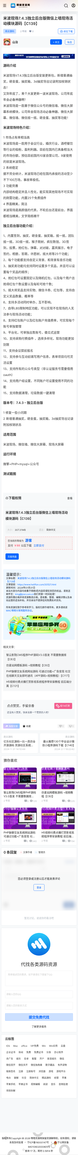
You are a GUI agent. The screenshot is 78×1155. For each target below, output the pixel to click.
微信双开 (10, 1065)
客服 (34, 1058)
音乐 (53, 1084)
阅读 (45, 1084)
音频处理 (63, 1084)
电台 (8, 1077)
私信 (69, 42)
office (24, 1045)
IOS (8, 1045)
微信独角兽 (36, 1065)
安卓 (26, 1058)
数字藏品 (50, 1065)
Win (44, 1045)
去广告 (9, 1058)
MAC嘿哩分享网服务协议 (19, 610)
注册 (21, 1071)
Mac (15, 1045)
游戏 (51, 1071)
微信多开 (23, 1065)
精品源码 (46, 1077)
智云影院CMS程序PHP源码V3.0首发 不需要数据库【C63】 (20, 796)
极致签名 (10, 1071)
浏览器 (42, 1071)
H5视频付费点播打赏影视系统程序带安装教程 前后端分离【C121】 (57, 836)
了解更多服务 (39, 1026)
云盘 (63, 1045)
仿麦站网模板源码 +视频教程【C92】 (28, 665)
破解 (16, 1077)
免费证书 (38, 1052)
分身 (48, 1052)
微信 (62, 1058)
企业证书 (10, 1052)
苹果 (64, 1077)
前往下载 (68, 31)
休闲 (21, 1052)
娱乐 (18, 1058)
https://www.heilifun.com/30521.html (36, 584)
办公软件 (58, 1052)
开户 (42, 1058)
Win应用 (53, 1045)
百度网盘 (12, 556)
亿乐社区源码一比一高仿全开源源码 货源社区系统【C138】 (19, 745)
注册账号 (30, 1071)
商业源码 (9, 31)
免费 (28, 1052)
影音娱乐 (51, 1058)
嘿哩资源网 (36, 1138)
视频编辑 (35, 1084)
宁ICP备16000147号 (38, 1142)
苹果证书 (23, 1084)
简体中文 (34, 1077)
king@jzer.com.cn (24, 594)
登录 (39, 887)
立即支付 (39, 545)
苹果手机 (10, 1084)
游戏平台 (61, 1071)
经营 (56, 1077)
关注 (57, 42)
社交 (24, 1077)
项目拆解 (10, 1090)
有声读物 (62, 1065)
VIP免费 (34, 1045)
